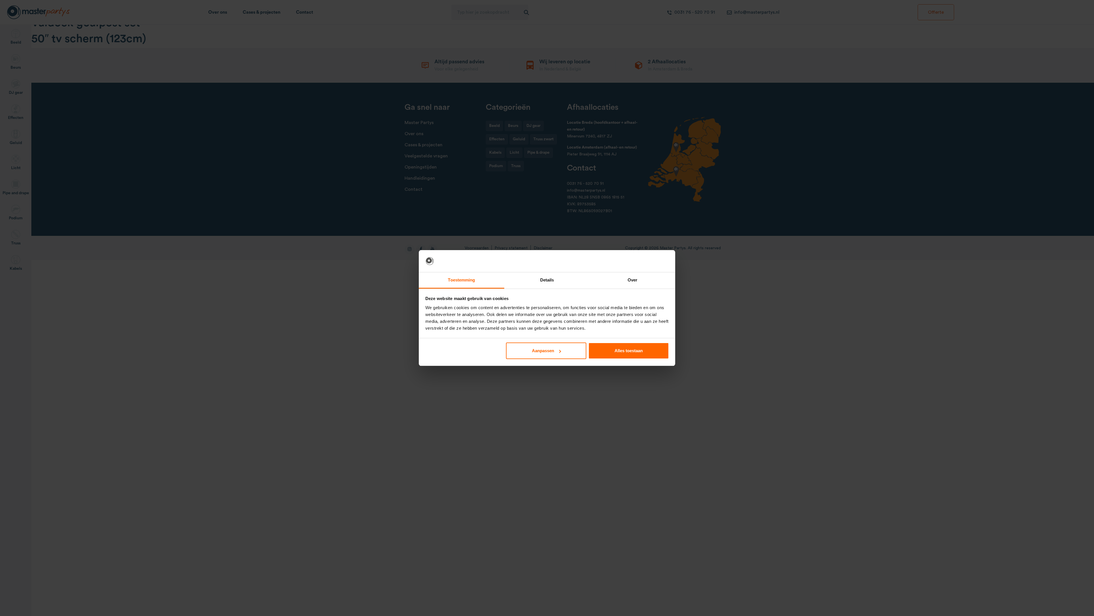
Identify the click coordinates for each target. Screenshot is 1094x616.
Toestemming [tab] (461, 279)
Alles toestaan (629, 350)
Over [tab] (632, 279)
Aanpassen (543, 350)
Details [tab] (547, 279)
